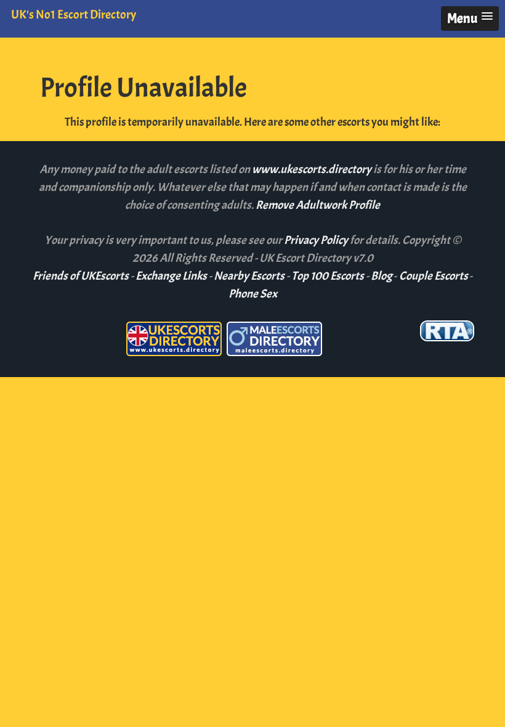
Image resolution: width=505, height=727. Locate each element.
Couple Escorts (433, 276)
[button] (470, 18)
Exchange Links (171, 276)
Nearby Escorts (249, 276)
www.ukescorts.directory (312, 169)
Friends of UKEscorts (81, 276)
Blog (381, 276)
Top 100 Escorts (327, 276)
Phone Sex (252, 293)
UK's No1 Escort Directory (73, 14)
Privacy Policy (317, 240)
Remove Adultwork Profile (318, 205)
